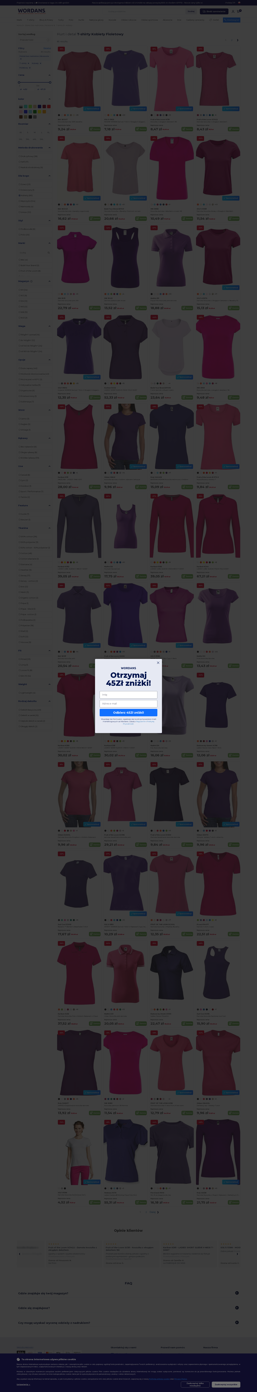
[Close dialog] (158, 662)
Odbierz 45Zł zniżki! (128, 712)
